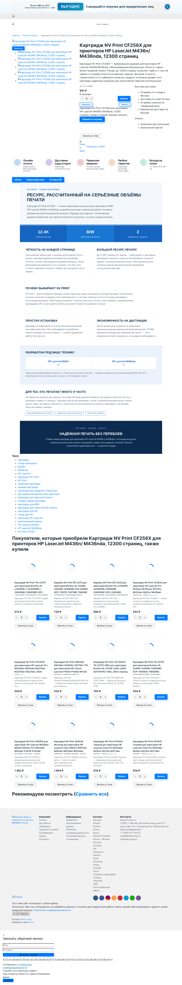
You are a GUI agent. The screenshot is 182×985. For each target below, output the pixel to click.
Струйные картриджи (104, 874)
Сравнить (125, 104)
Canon (96, 829)
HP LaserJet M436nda (30, 528)
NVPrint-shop (25, 919)
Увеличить (18, 48)
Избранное (86, 104)
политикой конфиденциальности (17, 966)
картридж (23, 459)
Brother (97, 826)
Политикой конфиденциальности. (52, 910)
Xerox (96, 871)
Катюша (97, 820)
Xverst (31, 922)
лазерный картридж (29, 483)
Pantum (97, 855)
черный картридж (28, 487)
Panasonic (98, 852)
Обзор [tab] (18, 179)
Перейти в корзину (92, 119)
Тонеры (97, 877)
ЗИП (95, 884)
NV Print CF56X (26, 531)
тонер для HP (25, 514)
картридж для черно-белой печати (37, 507)
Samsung (98, 861)
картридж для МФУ (29, 504)
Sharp (96, 864)
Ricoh (96, 858)
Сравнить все (91, 794)
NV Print (22, 480)
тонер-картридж (27, 463)
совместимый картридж (32, 500)
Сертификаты (46, 832)
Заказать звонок (92, 16)
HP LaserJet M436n (28, 524)
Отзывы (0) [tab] (55, 179)
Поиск (130, 24)
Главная (15, 35)
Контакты (44, 839)
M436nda (23, 470)
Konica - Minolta (101, 839)
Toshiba (97, 868)
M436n (21, 466)
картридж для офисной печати (35, 497)
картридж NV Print (28, 476)
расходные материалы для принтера (38, 494)
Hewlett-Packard (30, 35)
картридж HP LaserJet (30, 517)
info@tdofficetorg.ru (130, 836)
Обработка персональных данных (73, 823)
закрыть (8, 980)
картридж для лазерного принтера (37, 490)
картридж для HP (28, 511)
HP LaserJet (24, 473)
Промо (42, 836)
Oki (94, 848)
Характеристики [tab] (35, 179)
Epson (96, 832)
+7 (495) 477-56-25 (75, 16)
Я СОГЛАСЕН (20, 913)
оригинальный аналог (30, 521)
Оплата (42, 820)
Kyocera (97, 842)
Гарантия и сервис (48, 829)
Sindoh (96, 823)
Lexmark (97, 845)
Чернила (97, 880)
